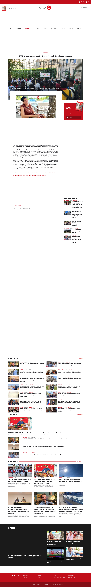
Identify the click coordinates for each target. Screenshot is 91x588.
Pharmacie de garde (72, 577)
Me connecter (84, 7)
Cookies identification (46, 584)
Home (10, 28)
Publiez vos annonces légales (60, 577)
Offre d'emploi (71, 575)
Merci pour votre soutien (58, 584)
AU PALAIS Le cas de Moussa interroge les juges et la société (29, 175)
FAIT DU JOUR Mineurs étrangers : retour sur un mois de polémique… (36, 172)
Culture (71, 28)
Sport (45, 28)
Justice (63, 28)
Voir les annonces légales (59, 579)
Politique (28, 28)
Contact (29, 584)
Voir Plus (79, 358)
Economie (37, 28)
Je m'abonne (69, 117)
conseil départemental (24, 208)
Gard (15, 208)
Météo (55, 575)
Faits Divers (54, 28)
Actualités (18, 28)
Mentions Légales (36, 584)
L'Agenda (79, 28)
